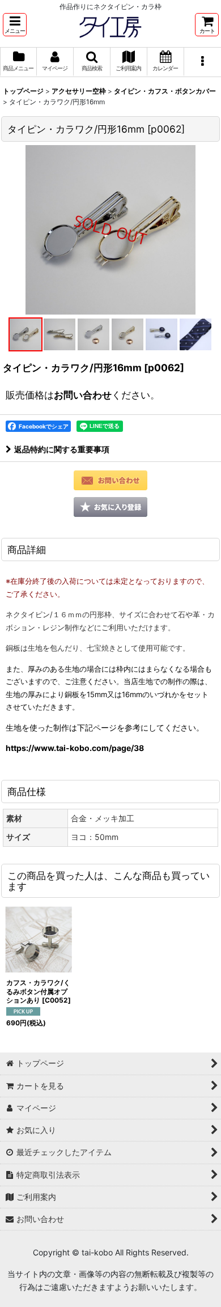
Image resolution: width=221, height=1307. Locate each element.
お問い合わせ (83, 395)
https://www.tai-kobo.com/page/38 (75, 748)
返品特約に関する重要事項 (61, 449)
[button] (15, 24)
